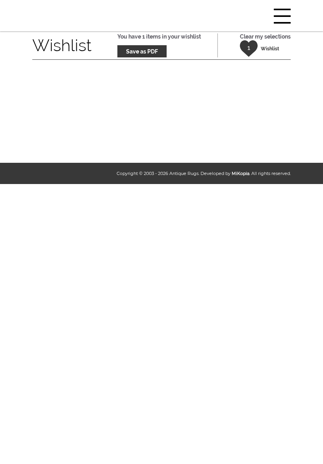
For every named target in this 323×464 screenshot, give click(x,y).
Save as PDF (142, 51)
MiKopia (240, 173)
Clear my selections (265, 36)
